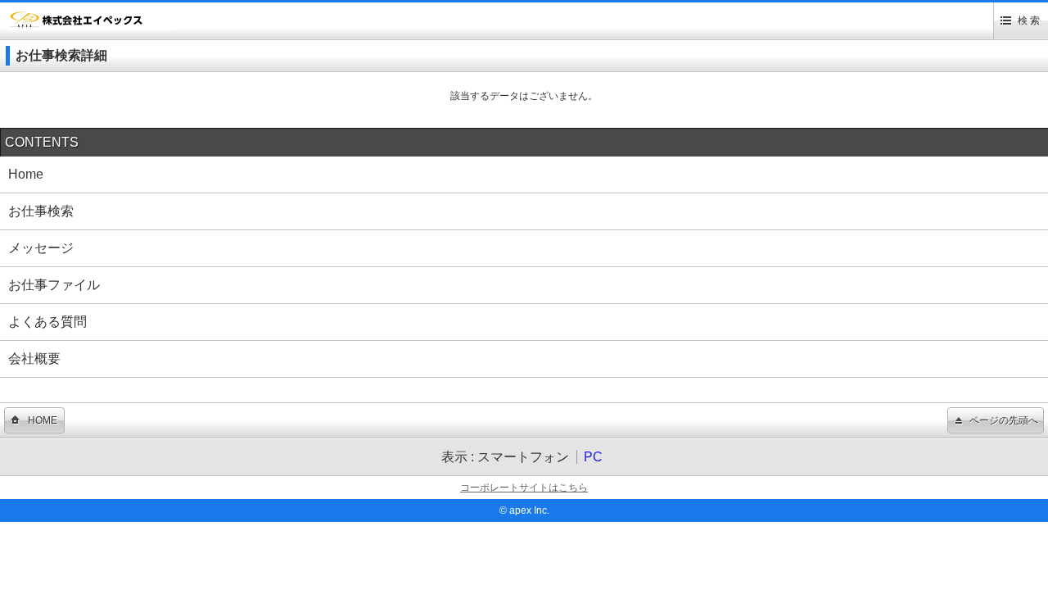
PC (593, 457)
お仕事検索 (41, 211)
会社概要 (34, 358)
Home (25, 174)
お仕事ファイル (54, 285)
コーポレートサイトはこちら (524, 487)
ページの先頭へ (1003, 420)
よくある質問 (47, 322)
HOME (42, 420)
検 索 (1029, 20)
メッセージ (41, 248)
